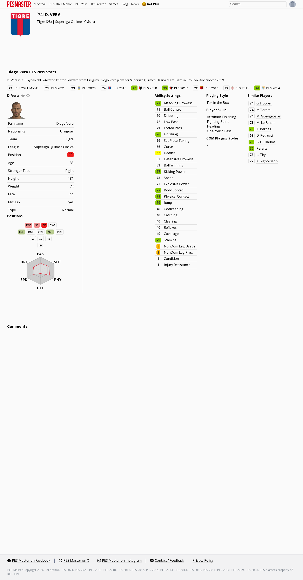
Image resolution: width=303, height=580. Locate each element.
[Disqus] (151, 387)
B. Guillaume (266, 142)
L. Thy (261, 154)
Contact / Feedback (169, 561)
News (135, 4)
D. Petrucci (264, 135)
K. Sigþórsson (267, 161)
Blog (125, 4)
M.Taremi (263, 110)
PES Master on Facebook (31, 561)
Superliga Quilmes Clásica (75, 21)
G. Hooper (264, 103)
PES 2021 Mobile (60, 4)
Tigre (41, 21)
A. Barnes (263, 129)
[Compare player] (28, 95)
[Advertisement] (82, 53)
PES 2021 (81, 4)
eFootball (40, 4)
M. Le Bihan (265, 122)
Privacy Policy (203, 561)
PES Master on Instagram (122, 561)
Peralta (262, 148)
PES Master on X (76, 561)
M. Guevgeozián (268, 116)
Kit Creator (98, 4)
